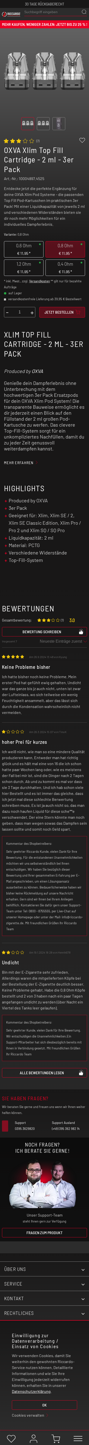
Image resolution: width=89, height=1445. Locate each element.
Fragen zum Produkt (44, 1232)
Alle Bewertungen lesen (42, 1072)
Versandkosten (39, 281)
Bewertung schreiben (41, 631)
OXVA (37, 371)
